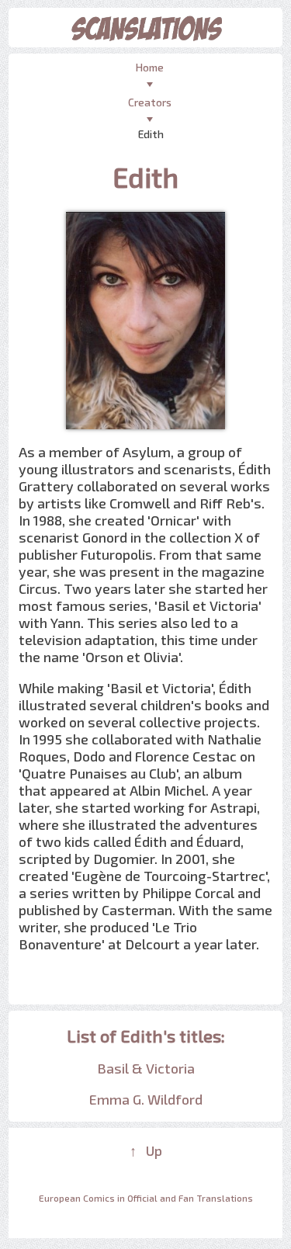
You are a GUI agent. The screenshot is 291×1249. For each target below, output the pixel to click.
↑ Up (146, 1150)
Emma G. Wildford (146, 1099)
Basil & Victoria (146, 1068)
